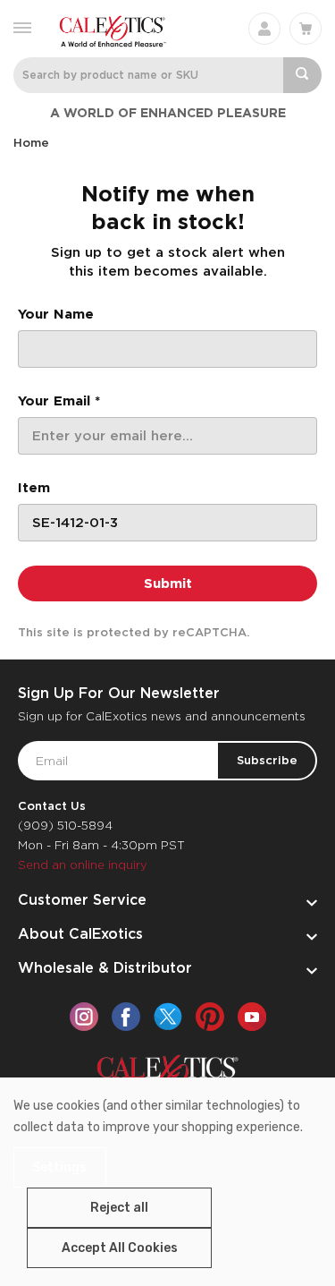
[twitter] (168, 1016)
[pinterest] (210, 1016)
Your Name (56, 314)
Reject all (119, 1207)
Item (34, 488)
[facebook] (126, 1016)
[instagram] (84, 1016)
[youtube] (252, 1016)
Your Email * (59, 401)
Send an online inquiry (82, 865)
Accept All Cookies (120, 1248)
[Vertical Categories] (22, 26)
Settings (59, 1167)
